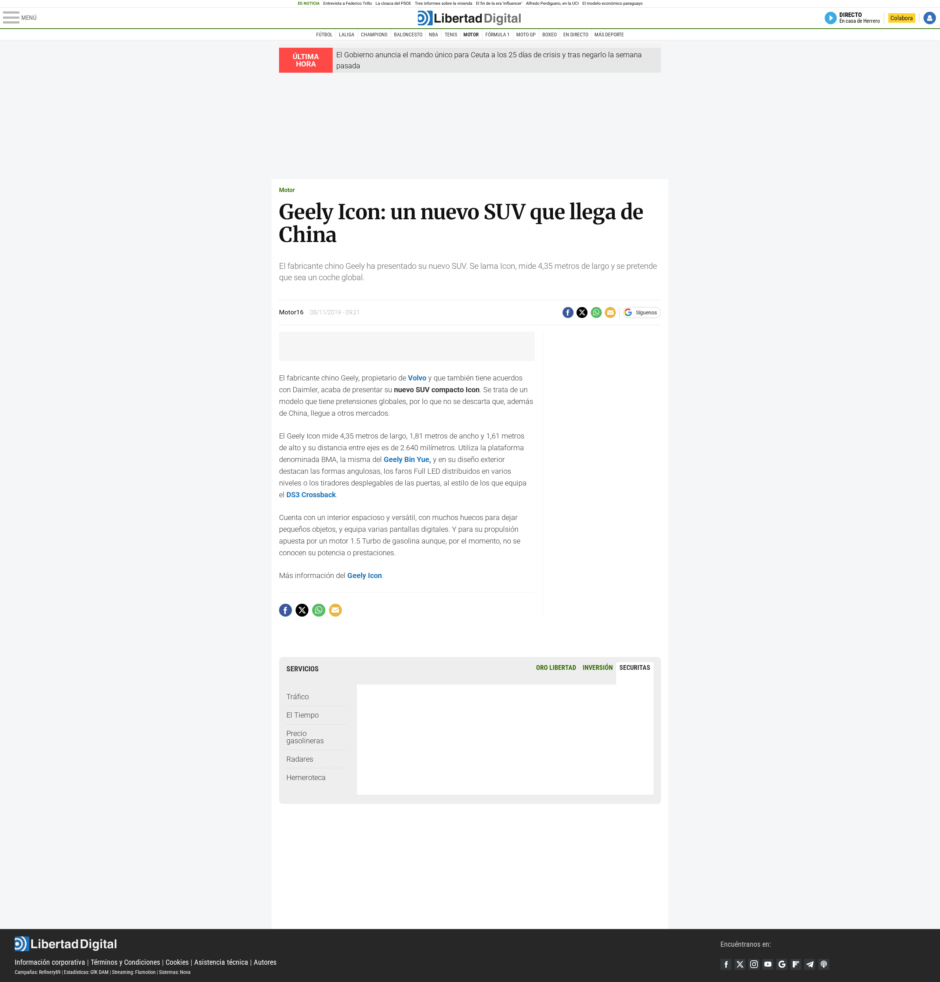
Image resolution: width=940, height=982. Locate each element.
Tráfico (297, 696)
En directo (575, 34)
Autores (265, 962)
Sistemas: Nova (175, 972)
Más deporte (609, 34)
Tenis (451, 34)
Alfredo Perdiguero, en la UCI (552, 3)
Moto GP (526, 34)
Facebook (725, 964)
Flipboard (795, 964)
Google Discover (781, 964)
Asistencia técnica (221, 962)
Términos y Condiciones (125, 962)
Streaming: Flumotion (134, 972)
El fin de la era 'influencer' (499, 3)
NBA (433, 34)
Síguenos (646, 312)
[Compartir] (568, 312)
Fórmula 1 (497, 34)
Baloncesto (408, 34)
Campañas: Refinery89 (38, 972)
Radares (299, 759)
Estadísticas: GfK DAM (86, 972)
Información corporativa (50, 962)
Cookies (177, 962)
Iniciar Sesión (929, 18)
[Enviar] (596, 312)
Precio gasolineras (305, 737)
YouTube (767, 964)
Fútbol (324, 34)
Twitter (739, 964)
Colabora (901, 18)
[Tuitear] (582, 312)
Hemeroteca (306, 777)
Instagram (753, 964)
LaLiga (346, 34)
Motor (471, 34)
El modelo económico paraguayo (612, 3)
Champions (374, 34)
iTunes (823, 964)
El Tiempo (302, 715)
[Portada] (469, 18)
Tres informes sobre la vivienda (443, 3)
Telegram (809, 964)
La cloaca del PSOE (393, 3)
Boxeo (549, 34)
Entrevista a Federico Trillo (347, 3)
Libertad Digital (367, 943)
